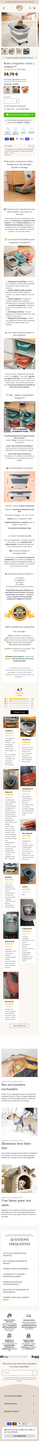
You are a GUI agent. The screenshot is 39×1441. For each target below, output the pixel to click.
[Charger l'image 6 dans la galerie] (26, 51)
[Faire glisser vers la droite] (33, 146)
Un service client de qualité (20, 644)
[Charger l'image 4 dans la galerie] (19, 51)
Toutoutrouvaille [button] (13, 1396)
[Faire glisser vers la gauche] (29, 146)
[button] (4, 8)
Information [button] (10, 1403)
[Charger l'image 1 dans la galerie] (5, 51)
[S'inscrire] (35, 1372)
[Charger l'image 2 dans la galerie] (12, 51)
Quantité (7, 97)
